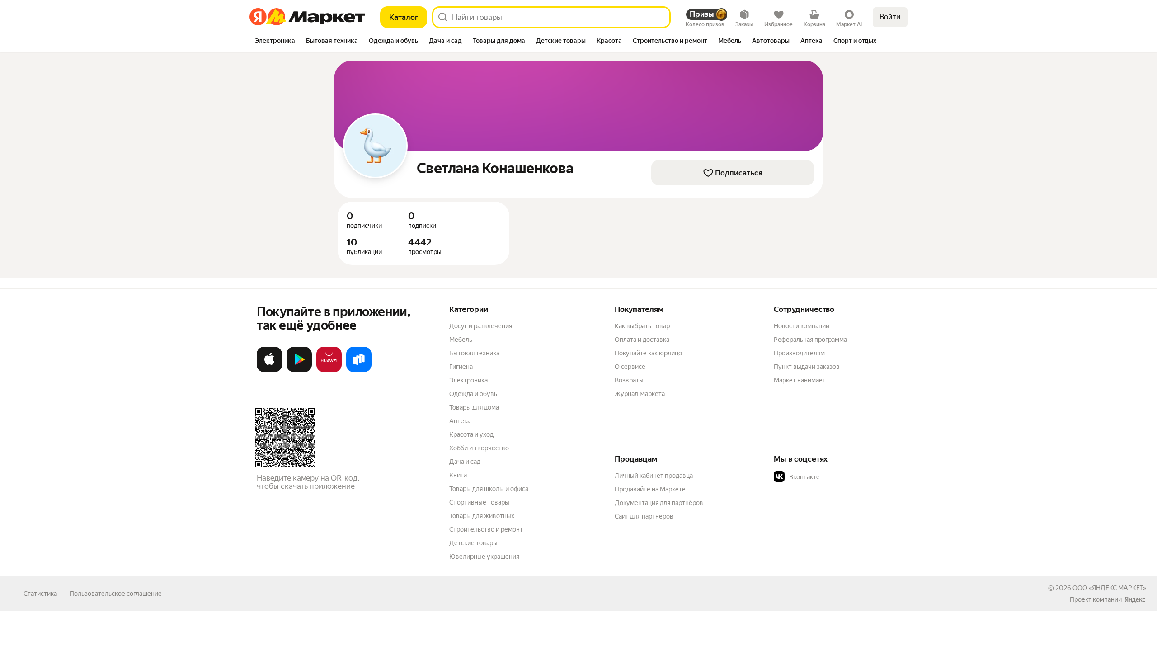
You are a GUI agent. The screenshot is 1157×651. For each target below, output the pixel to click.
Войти (890, 17)
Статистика (40, 593)
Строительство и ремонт (486, 529)
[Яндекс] (1135, 599)
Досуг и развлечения (480, 326)
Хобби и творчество (479, 448)
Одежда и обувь (473, 393)
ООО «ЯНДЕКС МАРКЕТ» (1109, 587)
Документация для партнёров (659, 502)
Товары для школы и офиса (488, 488)
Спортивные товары (479, 502)
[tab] (275, 41)
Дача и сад (464, 461)
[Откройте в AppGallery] (329, 370)
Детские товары (473, 543)
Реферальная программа (810, 339)
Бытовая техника (474, 353)
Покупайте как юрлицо (648, 353)
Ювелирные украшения (484, 556)
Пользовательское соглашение (116, 593)
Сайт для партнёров (644, 516)
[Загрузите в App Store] (269, 370)
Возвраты (629, 380)
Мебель (460, 339)
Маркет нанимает (800, 380)
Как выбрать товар (642, 326)
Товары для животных (481, 515)
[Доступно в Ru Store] (359, 370)
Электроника (468, 380)
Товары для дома (474, 407)
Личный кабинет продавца (654, 475)
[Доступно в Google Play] (299, 370)
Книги (458, 475)
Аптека (459, 421)
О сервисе (630, 366)
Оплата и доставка (642, 339)
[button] (837, 477)
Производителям (799, 353)
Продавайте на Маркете (650, 489)
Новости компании (801, 326)
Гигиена (461, 366)
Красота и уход (471, 434)
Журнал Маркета (640, 393)
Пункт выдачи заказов (807, 366)
